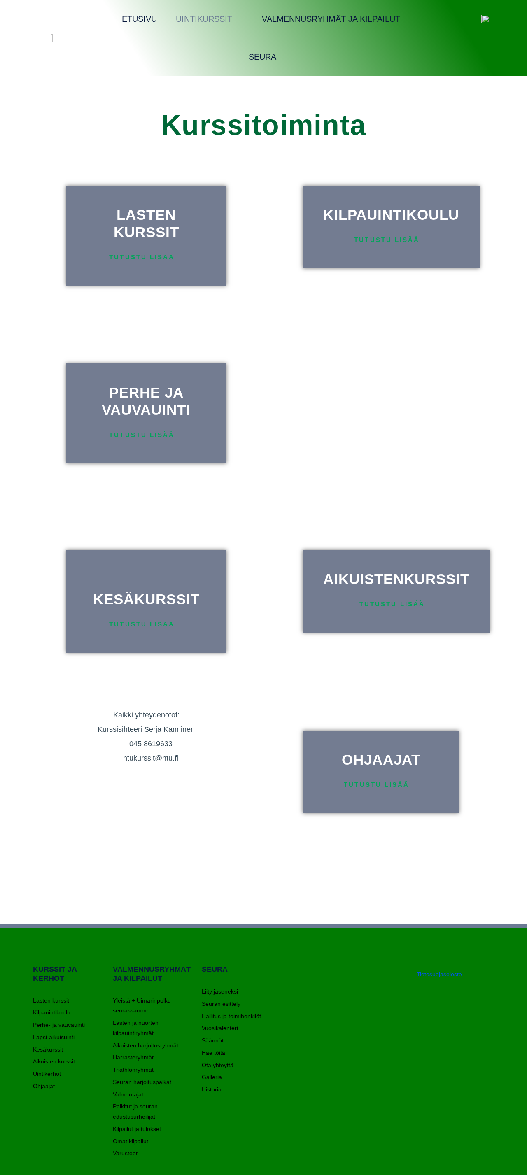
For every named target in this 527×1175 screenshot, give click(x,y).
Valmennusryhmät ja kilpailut (331, 18)
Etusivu (139, 18)
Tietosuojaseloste (439, 974)
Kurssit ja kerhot (55, 973)
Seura (262, 56)
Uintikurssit (204, 18)
